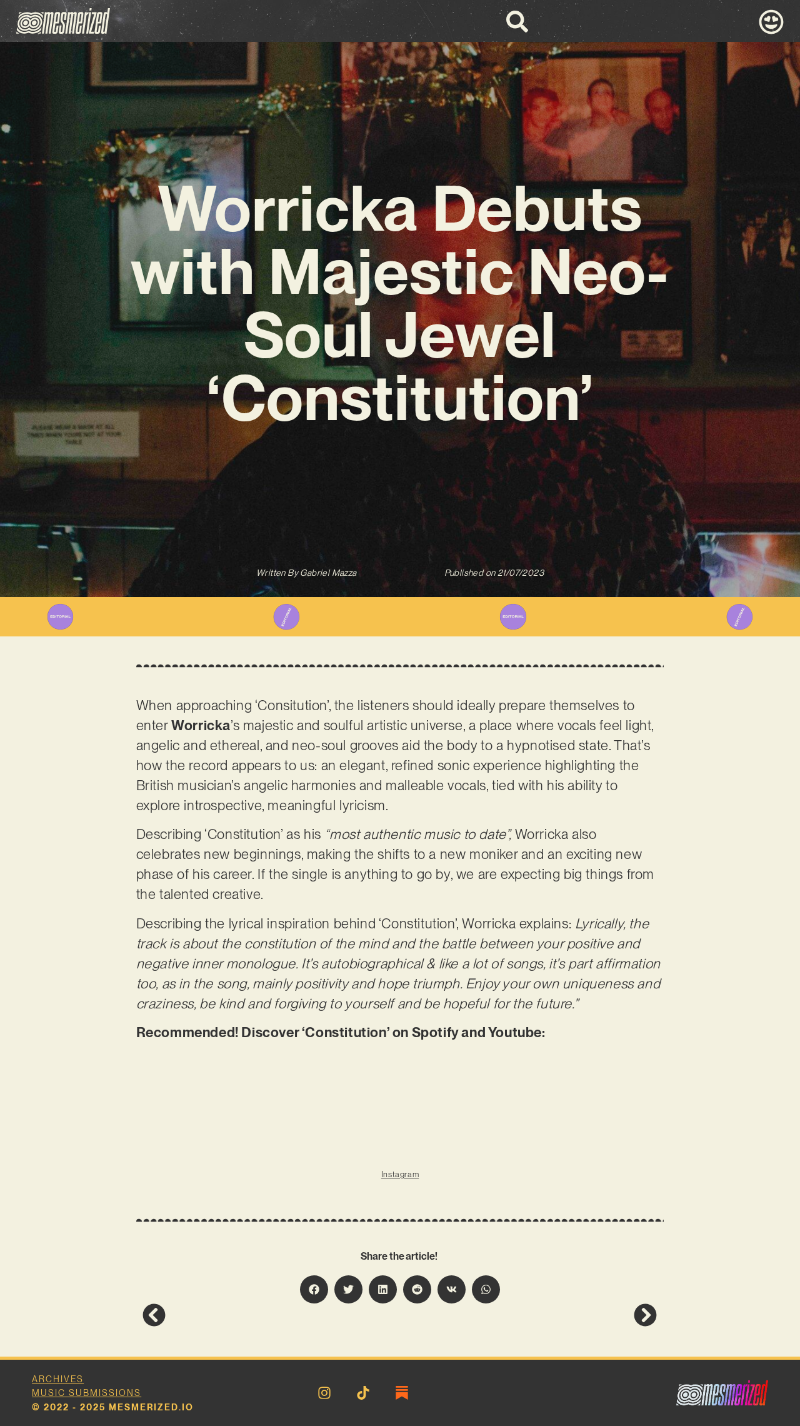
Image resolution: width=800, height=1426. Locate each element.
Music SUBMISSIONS (86, 1393)
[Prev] (271, 1315)
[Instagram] (324, 1393)
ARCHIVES (58, 1379)
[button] (314, 1289)
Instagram (400, 1174)
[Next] (529, 1315)
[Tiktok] (363, 1393)
